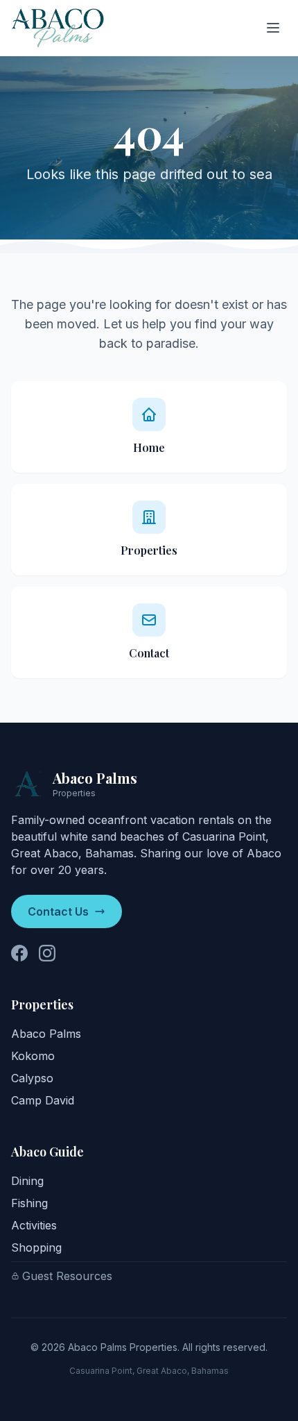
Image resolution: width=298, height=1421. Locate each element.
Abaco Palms (46, 1034)
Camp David (42, 1100)
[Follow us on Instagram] (47, 953)
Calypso (32, 1078)
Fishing (29, 1203)
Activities (34, 1225)
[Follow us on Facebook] (19, 953)
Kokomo (33, 1056)
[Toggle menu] (273, 28)
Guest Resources (67, 1276)
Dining (27, 1181)
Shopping (36, 1247)
